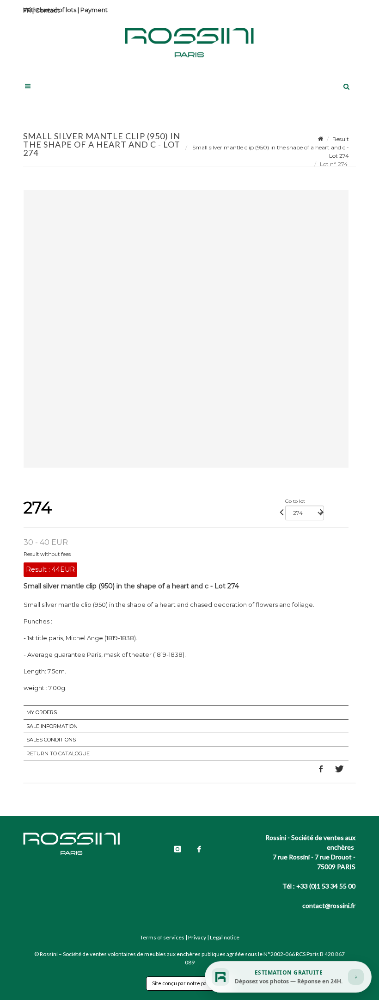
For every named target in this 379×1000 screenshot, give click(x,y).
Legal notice (224, 937)
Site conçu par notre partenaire (189, 983)
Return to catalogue (58, 753)
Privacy (197, 937)
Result (340, 139)
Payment (94, 9)
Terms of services (162, 937)
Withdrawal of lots (49, 9)
